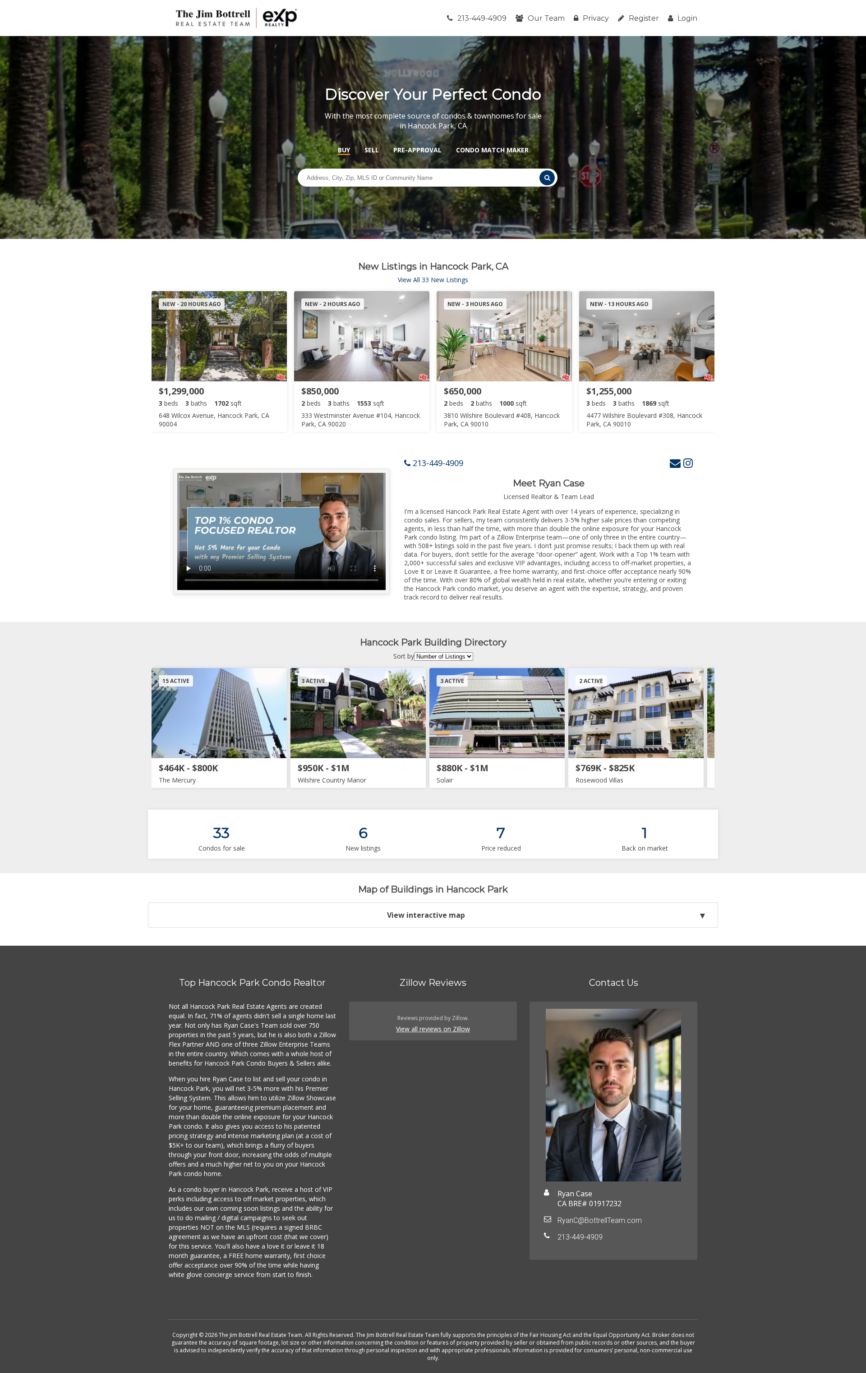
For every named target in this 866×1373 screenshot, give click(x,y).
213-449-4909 (482, 18)
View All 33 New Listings (433, 279)
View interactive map (426, 915)
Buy (344, 150)
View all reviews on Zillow (433, 1029)
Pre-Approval (417, 150)
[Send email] (675, 462)
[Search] (547, 177)
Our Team (546, 18)
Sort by (403, 656)
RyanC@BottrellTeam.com (599, 1220)
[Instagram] (688, 462)
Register (644, 18)
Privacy (596, 18)
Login (687, 18)
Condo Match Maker (492, 150)
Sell (371, 150)
